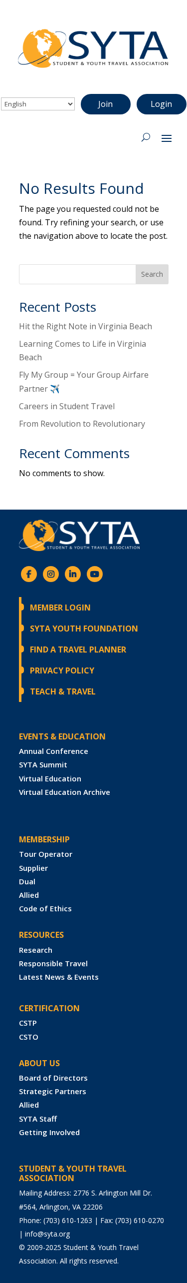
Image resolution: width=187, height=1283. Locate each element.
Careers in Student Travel (67, 406)
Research (35, 950)
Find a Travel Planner (78, 649)
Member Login (60, 607)
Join (105, 103)
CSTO (28, 1037)
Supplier (33, 868)
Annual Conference (53, 751)
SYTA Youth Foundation (84, 628)
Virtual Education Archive (64, 792)
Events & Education (62, 736)
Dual (27, 881)
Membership (44, 839)
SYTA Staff (38, 1119)
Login (161, 103)
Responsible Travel (53, 963)
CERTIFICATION (49, 1008)
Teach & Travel (63, 691)
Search (152, 274)
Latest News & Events (59, 977)
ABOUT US (39, 1063)
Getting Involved (49, 1132)
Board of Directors (53, 1078)
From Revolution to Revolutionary (82, 423)
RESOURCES (41, 934)
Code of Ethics (45, 908)
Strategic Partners (52, 1091)
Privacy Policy (62, 670)
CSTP (28, 1023)
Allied (29, 895)
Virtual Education (50, 778)
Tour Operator (45, 854)
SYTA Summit (43, 764)
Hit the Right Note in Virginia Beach (85, 326)
